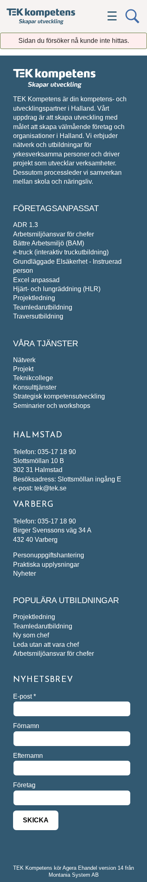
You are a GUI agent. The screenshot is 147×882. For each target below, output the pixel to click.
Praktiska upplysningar (46, 564)
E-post (24, 696)
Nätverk (24, 359)
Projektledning (34, 297)
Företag (24, 785)
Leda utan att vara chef (46, 644)
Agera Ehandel (79, 868)
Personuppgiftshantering (48, 555)
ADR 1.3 (25, 224)
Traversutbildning (38, 316)
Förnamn (26, 725)
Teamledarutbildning (42, 307)
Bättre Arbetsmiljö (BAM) (48, 243)
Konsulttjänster (34, 387)
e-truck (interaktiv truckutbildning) (61, 252)
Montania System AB (74, 875)
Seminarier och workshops (51, 405)
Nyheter (24, 573)
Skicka (36, 820)
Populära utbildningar (66, 600)
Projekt (23, 368)
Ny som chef (31, 635)
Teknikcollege (33, 377)
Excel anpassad (36, 279)
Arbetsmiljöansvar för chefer (53, 234)
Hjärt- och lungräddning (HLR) (56, 288)
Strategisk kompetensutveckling (59, 396)
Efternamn (28, 755)
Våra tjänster (45, 343)
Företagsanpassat (56, 208)
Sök (132, 16)
